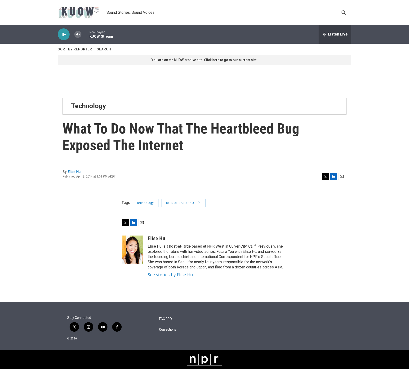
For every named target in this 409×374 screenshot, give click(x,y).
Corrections (167, 329)
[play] (63, 34)
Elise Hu (74, 171)
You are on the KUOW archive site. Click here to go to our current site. (204, 60)
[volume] (78, 34)
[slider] (85, 34)
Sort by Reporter (75, 49)
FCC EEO (165, 319)
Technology (88, 106)
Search (104, 49)
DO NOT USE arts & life (183, 203)
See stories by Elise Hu (170, 274)
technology (145, 203)
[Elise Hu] (132, 250)
